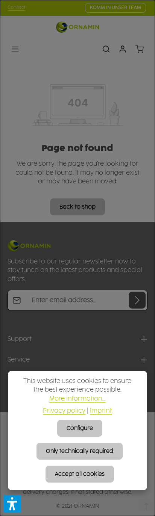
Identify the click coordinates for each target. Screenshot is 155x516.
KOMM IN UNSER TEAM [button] (115, 8)
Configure (80, 428)
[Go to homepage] (77, 27)
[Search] (106, 48)
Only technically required (79, 451)
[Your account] (122, 48)
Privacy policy (64, 411)
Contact (17, 8)
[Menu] (15, 48)
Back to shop (77, 206)
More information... (77, 399)
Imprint (101, 411)
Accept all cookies (80, 474)
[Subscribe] (137, 300)
